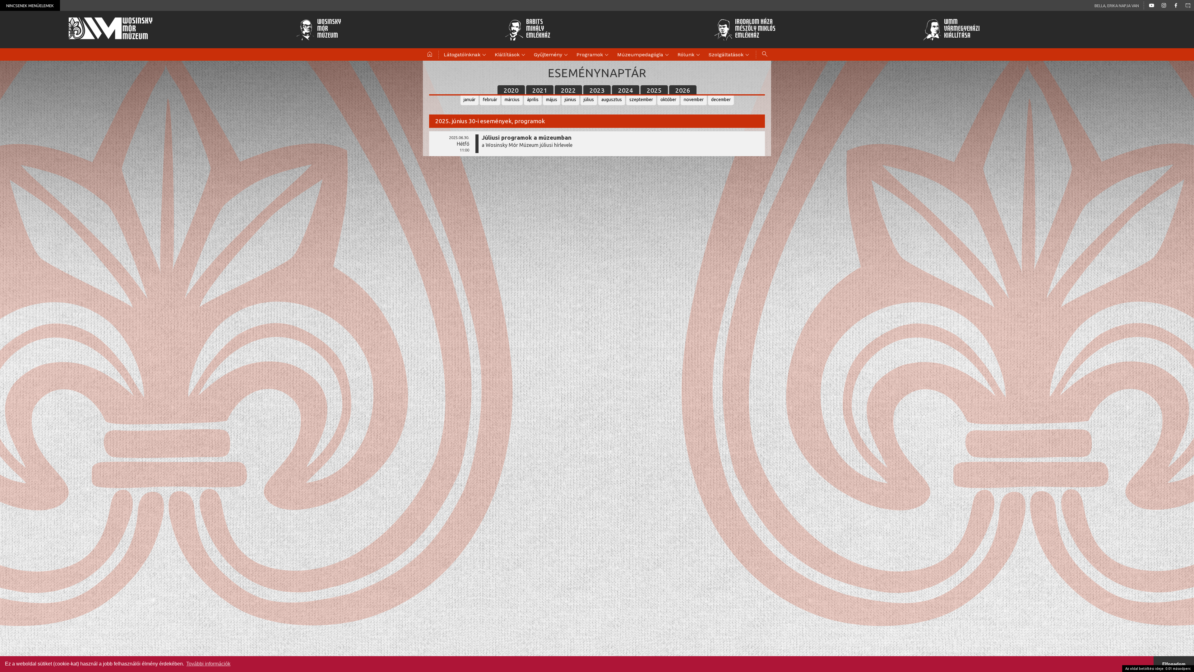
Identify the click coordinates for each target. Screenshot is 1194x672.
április (533, 99)
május (551, 99)
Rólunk (690, 55)
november (694, 99)
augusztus (611, 99)
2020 (511, 90)
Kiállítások (511, 55)
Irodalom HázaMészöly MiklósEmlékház (755, 29)
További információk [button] (208, 663)
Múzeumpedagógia (644, 55)
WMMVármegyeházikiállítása (962, 29)
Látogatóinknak (466, 55)
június (570, 99)
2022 (568, 90)
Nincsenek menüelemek (30, 5)
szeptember (641, 99)
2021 (539, 90)
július (589, 99)
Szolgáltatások (730, 55)
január (469, 99)
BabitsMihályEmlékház (538, 29)
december (721, 99)
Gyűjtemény (552, 55)
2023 (597, 90)
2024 (625, 90)
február (490, 99)
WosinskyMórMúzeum (329, 29)
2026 (682, 90)
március (512, 99)
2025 (654, 90)
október (668, 99)
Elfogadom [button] (1173, 663)
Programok (593, 55)
